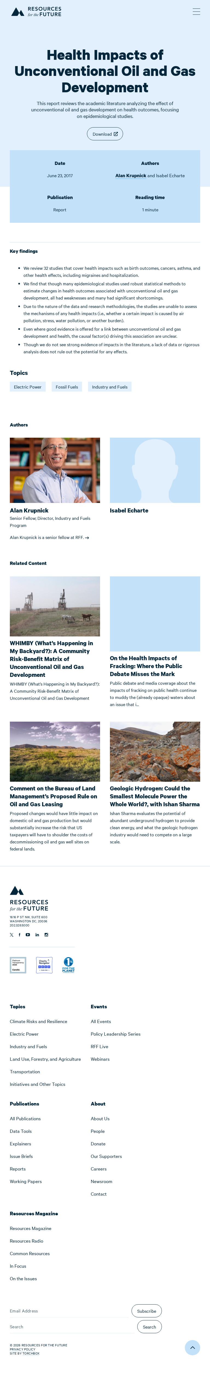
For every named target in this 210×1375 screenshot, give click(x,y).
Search (149, 1327)
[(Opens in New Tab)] (18, 961)
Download (102, 134)
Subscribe (146, 1311)
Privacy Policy (23, 1349)
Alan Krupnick (130, 175)
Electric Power (28, 387)
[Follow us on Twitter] (11, 935)
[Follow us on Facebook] (19, 935)
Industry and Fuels (109, 387)
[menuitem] (45, 1021)
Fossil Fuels (67, 387)
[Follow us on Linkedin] (37, 935)
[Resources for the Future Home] (36, 10)
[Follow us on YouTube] (28, 935)
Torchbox (30, 1353)
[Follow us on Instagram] (46, 935)
